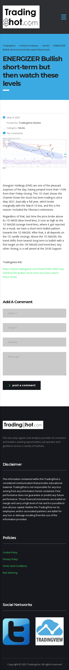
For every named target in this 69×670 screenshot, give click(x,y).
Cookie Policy (10, 552)
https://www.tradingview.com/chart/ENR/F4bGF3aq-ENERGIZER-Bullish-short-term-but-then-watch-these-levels (33, 273)
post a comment (24, 385)
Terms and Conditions (15, 566)
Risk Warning (10, 572)
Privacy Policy (10, 559)
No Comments (15, 133)
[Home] (21, 16)
